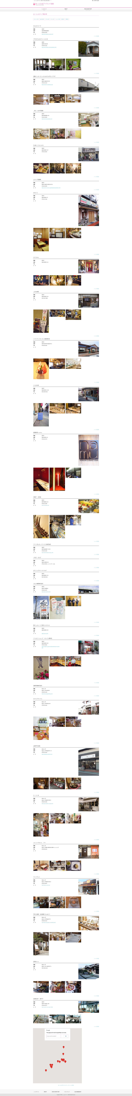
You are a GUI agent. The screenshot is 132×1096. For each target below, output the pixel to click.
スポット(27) (36, 19)
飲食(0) (62, 19)
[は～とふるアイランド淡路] (43, 5)
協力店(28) (42, 19)
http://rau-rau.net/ (45, 633)
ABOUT (45, 1091)
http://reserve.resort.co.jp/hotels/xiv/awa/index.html (51, 187)
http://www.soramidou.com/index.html (49, 922)
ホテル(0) (47, 19)
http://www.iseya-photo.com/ (47, 118)
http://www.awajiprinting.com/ (47, 693)
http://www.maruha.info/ (46, 591)
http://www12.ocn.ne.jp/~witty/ (47, 1007)
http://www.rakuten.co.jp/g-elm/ (47, 803)
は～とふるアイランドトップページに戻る (66, 1085)
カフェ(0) (52, 19)
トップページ (36, 1091)
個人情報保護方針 (78, 1091)
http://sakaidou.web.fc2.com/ (47, 754)
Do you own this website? (51, 1036)
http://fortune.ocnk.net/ (46, 885)
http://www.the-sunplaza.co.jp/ (47, 84)
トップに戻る (96, 36)
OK (65, 1036)
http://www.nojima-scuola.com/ (47, 34)
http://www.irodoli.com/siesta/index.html (49, 47)
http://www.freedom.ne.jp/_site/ (47, 552)
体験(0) (67, 19)
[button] (63, 1047)
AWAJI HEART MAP (55, 1091)
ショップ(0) (58, 19)
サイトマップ (67, 1091)
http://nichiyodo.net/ (45, 505)
